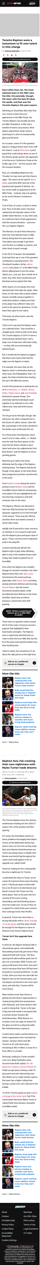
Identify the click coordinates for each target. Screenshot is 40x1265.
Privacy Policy (8, 1224)
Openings (28, 1212)
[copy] (15, 55)
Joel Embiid (29, 393)
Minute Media (15, 1246)
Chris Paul (24, 150)
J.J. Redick (22, 389)
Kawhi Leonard (14, 483)
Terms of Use (29, 1224)
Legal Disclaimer (31, 1229)
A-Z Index (28, 1233)
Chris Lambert (10, 778)
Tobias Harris (14, 393)
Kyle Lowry (28, 574)
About (4, 1212)
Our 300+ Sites (30, 1216)
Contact (5, 1216)
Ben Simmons (10, 389)
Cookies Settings (9, 1240)
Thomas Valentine (12, 51)
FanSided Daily (8, 1220)
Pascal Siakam (8, 587)
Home (4, 742)
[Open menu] (3, 3)
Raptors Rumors (14, 1194)
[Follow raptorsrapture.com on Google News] (34, 663)
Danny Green (22, 580)
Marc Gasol (23, 487)
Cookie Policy (8, 1229)
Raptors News (13, 742)
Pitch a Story (29, 1220)
